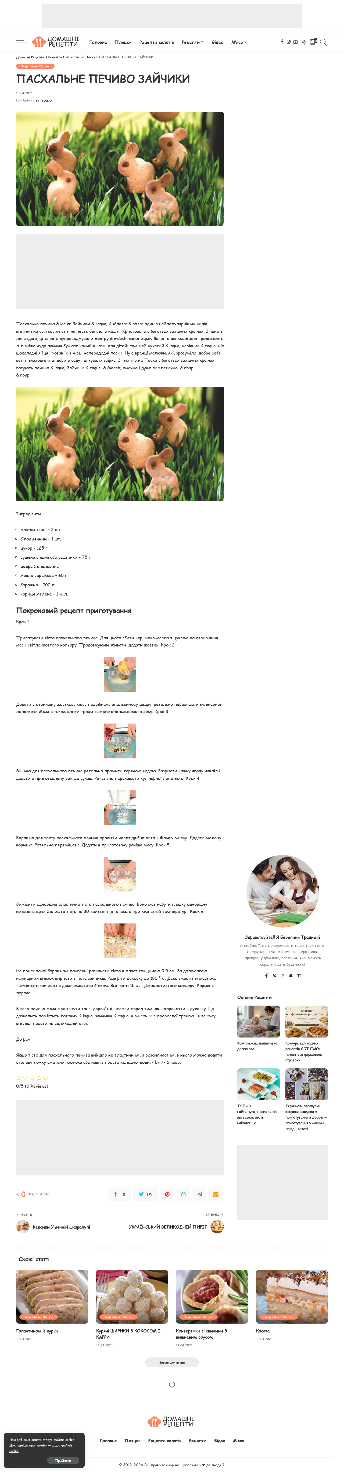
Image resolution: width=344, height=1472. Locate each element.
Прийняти (63, 1460)
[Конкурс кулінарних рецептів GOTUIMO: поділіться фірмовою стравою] (306, 1022)
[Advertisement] (172, 16)
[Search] (323, 42)
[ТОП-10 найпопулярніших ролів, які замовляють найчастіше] (258, 1084)
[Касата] (292, 1297)
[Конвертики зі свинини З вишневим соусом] (212, 1297)
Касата (263, 1331)
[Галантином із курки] (52, 1297)
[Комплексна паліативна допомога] (258, 1022)
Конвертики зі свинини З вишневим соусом (201, 1334)
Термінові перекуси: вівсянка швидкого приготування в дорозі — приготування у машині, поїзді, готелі (306, 1117)
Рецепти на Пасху (35, 66)
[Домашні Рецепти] (56, 42)
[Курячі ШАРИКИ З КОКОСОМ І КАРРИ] (132, 1297)
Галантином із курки (37, 1331)
